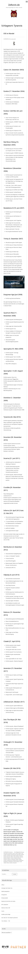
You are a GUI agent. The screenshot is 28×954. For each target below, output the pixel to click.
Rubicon (17, 861)
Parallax (16, 859)
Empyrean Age (13, 854)
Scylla (21, 861)
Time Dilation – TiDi (5, 921)
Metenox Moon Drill (5, 907)
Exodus (22, 854)
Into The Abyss (16, 856)
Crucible (5, 854)
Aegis (23, 852)
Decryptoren (4, 894)
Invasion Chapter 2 (7, 858)
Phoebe (20, 859)
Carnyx (13, 853)
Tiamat (5, 862)
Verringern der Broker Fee (6, 888)
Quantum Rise (9, 860)
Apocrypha (6, 853)
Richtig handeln (4, 898)
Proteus (5, 860)
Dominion (9, 854)
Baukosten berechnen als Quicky (8, 901)
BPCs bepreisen (4, 904)
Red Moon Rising (16, 860)
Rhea (15, 861)
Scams (2, 911)
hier (13, 845)
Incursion (8, 856)
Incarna (5, 856)
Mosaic (19, 858)
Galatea (17, 855)
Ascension (10, 853)
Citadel (19, 853)
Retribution (21, 860)
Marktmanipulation (5, 891)
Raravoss (22, 772)
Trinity (8, 862)
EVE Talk (11, 852)
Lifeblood (16, 858)
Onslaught (13, 859)
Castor (16, 853)
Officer (2, 884)
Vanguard (15, 862)
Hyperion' (21, 855)
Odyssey (9, 859)
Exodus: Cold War (7, 855)
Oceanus (5, 859)
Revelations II (11, 861)
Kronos (12, 858)
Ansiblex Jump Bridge (5, 914)
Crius (22, 853)
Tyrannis (11, 862)
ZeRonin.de (14, 4)
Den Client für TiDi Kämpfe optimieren (9, 917)
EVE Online (19, 854)
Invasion (21, 856)
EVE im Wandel (9, 33)
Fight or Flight (12, 855)
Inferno (12, 856)
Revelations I (6, 861)
